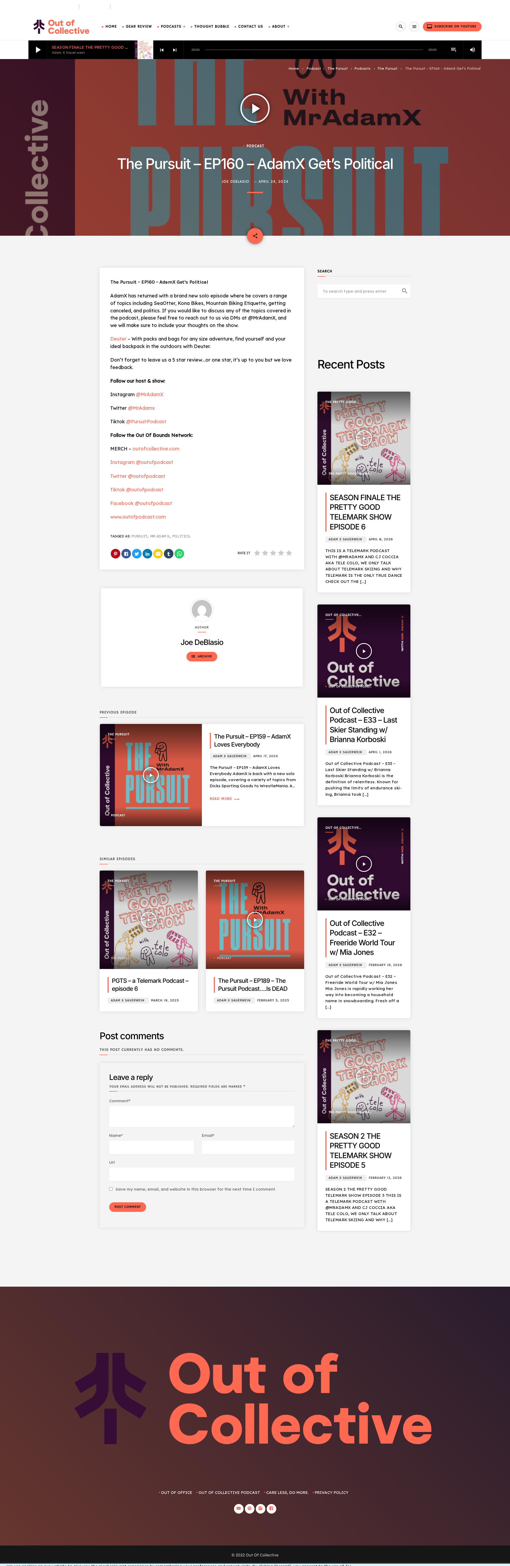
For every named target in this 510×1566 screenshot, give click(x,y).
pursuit (139, 536)
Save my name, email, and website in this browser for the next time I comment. (196, 1189)
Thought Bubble (211, 26)
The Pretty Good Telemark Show (340, 402)
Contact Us (250, 26)
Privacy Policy (331, 1492)
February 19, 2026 (385, 965)
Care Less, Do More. (133, 7)
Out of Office (176, 1492)
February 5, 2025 (273, 1000)
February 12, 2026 (385, 1178)
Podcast (314, 68)
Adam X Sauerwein (229, 756)
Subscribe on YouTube (451, 26)
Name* (116, 1135)
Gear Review (139, 26)
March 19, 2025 (165, 1000)
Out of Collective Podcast (342, 615)
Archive (201, 656)
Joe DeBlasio (235, 181)
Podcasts (171, 26)
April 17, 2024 (265, 756)
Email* (208, 1135)
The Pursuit (95, 7)
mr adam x (159, 536)
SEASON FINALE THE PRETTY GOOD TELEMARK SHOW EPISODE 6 (117, 47)
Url (112, 1162)
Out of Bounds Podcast (51, 7)
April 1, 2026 (380, 752)
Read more (225, 798)
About (279, 26)
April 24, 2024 (273, 181)
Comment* (119, 1100)
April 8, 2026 (381, 539)
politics (181, 536)
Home (111, 26)
